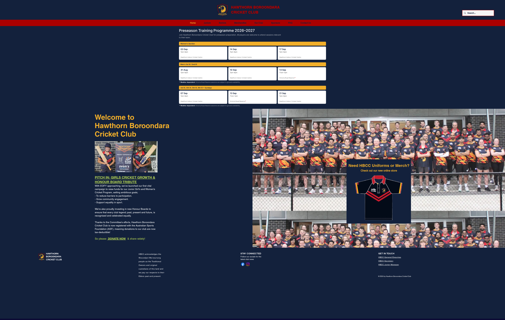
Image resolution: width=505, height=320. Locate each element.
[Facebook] (243, 264)
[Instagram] (248, 264)
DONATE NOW (116, 238)
